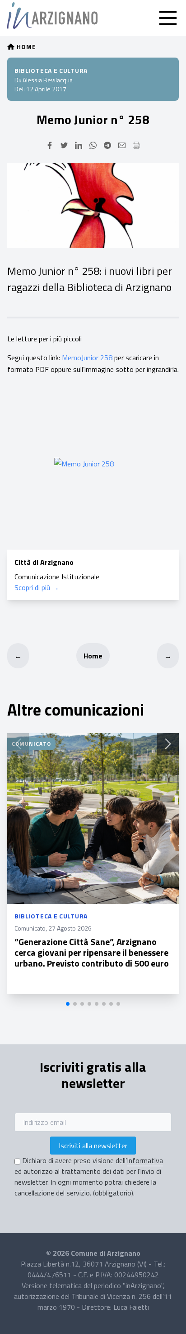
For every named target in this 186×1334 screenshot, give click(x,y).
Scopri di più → (36, 587)
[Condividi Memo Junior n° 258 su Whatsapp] (93, 145)
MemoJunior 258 (87, 357)
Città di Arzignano (44, 562)
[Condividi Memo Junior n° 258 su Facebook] (49, 145)
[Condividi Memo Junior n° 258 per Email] (122, 145)
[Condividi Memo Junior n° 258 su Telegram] (107, 145)
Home (93, 655)
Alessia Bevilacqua (48, 80)
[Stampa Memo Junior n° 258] (136, 145)
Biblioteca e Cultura (51, 70)
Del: (19, 89)
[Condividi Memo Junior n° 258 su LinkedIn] (78, 145)
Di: (17, 80)
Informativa (145, 1160)
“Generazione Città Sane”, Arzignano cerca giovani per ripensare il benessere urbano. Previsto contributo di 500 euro (91, 952)
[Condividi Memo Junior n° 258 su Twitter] (64, 145)
